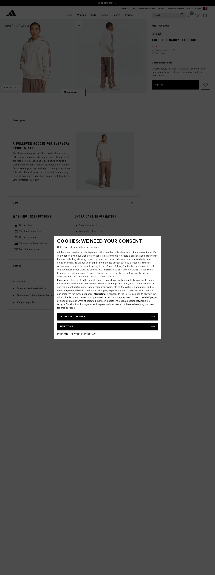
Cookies (94, 277)
